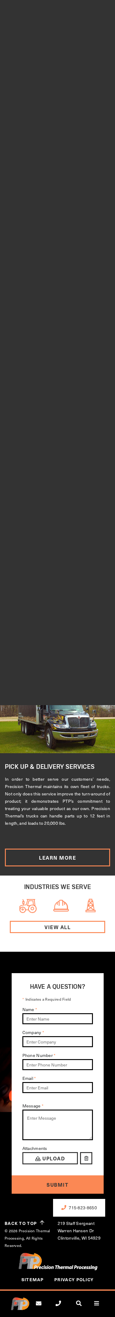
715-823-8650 (63, 1308)
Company (33, 1032)
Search (82, 1308)
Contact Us (43, 1308)
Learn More (57, 857)
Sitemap (32, 1279)
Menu (100, 1308)
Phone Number (39, 1055)
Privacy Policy (74, 1279)
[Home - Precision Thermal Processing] (20, 1307)
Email (29, 1078)
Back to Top (21, 1223)
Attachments (34, 1148)
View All (57, 927)
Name (29, 1009)
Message (33, 1106)
